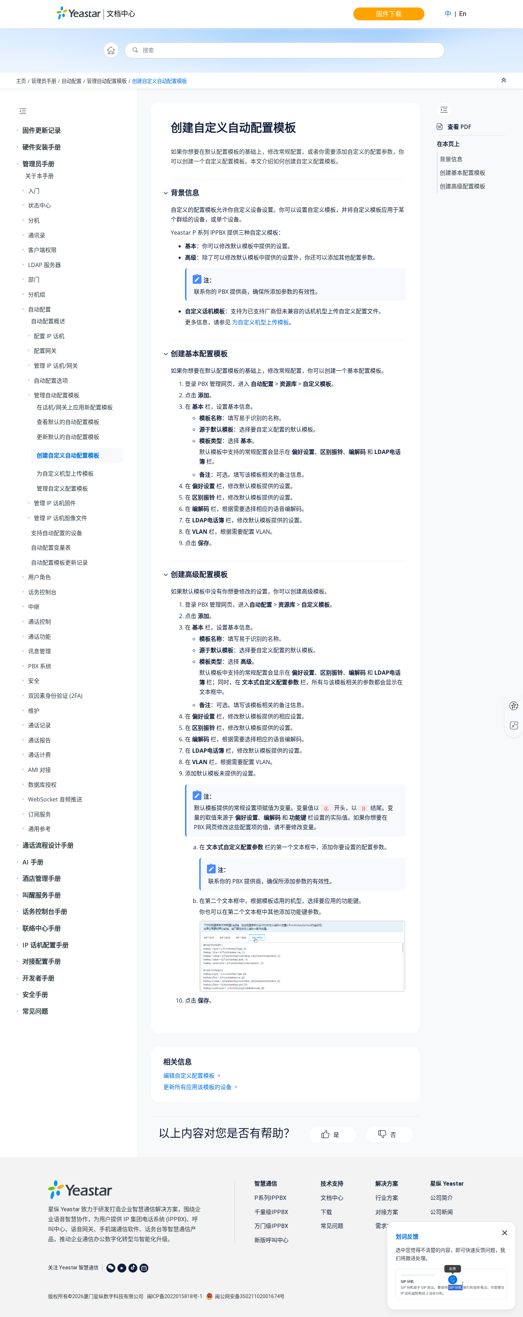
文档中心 (121, 14)
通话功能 (39, 637)
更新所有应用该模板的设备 (197, 1087)
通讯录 (36, 235)
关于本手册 (39, 176)
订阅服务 (39, 814)
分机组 (36, 294)
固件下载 (389, 14)
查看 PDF (459, 127)
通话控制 (39, 622)
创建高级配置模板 (462, 186)
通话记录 (39, 725)
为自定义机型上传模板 (65, 473)
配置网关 (45, 351)
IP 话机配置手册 (45, 945)
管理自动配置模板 (107, 81)
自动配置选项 (51, 381)
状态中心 (39, 205)
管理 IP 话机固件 (55, 503)
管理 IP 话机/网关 (56, 366)
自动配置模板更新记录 (59, 562)
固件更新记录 (41, 130)
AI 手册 (32, 862)
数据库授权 (42, 785)
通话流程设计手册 (48, 845)
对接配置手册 (41, 961)
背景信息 (451, 159)
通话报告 (39, 740)
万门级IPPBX (271, 1226)
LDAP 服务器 (44, 265)
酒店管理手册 (41, 878)
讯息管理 (39, 651)
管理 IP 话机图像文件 (60, 518)
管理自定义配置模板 (62, 488)
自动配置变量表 (51, 548)
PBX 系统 (39, 666)
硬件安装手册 (41, 147)
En (462, 13)
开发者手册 (38, 978)
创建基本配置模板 (462, 173)
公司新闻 (441, 1212)
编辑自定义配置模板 (189, 1076)
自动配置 (71, 81)
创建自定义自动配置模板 (159, 81)
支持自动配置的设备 (56, 533)
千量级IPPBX (271, 1212)
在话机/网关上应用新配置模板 (75, 407)
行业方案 (386, 1198)
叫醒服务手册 (41, 895)
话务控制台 (42, 592)
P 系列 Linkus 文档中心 (500, 698)
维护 (33, 711)
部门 (33, 279)
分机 (33, 220)
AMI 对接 (39, 770)
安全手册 (35, 994)
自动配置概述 (48, 321)
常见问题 (35, 1011)
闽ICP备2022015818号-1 (174, 1296)
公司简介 (441, 1198)
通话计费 (39, 755)
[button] (18, 131)
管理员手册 (43, 81)
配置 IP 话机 (49, 336)
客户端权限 (42, 250)
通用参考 (39, 829)
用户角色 (39, 577)
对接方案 (386, 1212)
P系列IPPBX (270, 1198)
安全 (33, 681)
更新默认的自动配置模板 (68, 437)
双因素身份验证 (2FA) (55, 696)
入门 (33, 191)
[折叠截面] (504, 80)
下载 (326, 1212)
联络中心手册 (41, 928)
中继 (33, 607)
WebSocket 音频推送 (55, 799)
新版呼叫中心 (271, 1240)
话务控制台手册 (44, 911)
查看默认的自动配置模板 (68, 422)
